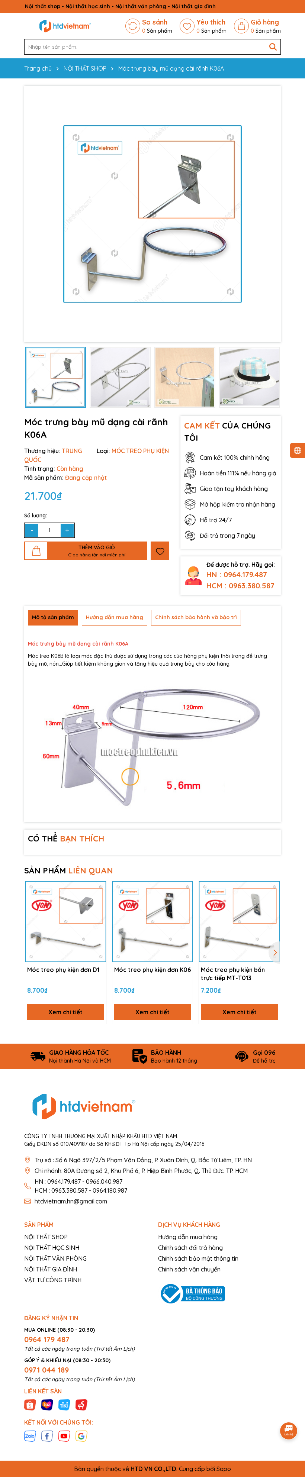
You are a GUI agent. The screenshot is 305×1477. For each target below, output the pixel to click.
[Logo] (65, 26)
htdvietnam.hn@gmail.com (71, 1201)
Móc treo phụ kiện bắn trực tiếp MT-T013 (233, 974)
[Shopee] (30, 1404)
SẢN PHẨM (68, 870)
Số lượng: (35, 515)
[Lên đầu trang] (289, 1410)
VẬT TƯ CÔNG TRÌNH (52, 1280)
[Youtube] (64, 1435)
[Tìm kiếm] (273, 46)
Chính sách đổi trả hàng (190, 1247)
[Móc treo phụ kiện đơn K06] (152, 921)
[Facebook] (47, 1435)
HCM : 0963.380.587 (240, 585)
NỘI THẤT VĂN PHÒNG (55, 1258)
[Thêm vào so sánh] (97, 902)
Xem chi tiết (65, 1012)
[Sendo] (81, 1404)
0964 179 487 (47, 1339)
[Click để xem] (152, 214)
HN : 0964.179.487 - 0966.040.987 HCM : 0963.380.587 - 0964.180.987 (81, 1186)
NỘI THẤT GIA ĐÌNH (50, 1269)
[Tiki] (64, 1404)
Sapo (223, 1469)
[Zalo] (30, 1435)
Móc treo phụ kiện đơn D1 (63, 969)
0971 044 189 (46, 1369)
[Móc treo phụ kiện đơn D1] (65, 921)
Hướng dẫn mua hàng (188, 1237)
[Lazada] (47, 1404)
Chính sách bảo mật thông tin (198, 1258)
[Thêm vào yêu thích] (160, 551)
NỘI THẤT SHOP (46, 1237)
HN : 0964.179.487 (236, 574)
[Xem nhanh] (97, 915)
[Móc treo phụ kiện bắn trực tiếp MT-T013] (239, 921)
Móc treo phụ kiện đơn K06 (152, 969)
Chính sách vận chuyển (189, 1269)
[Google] (81, 1435)
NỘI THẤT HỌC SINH (51, 1247)
